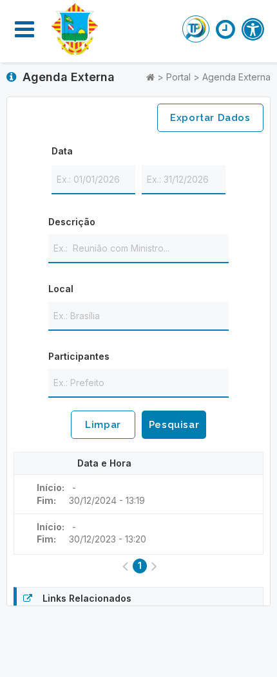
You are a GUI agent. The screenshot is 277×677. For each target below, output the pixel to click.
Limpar (103, 425)
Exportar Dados (210, 118)
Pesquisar (174, 425)
